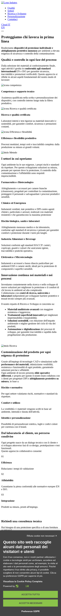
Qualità (11, 8)
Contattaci (13, 19)
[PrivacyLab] (22, 586)
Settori (11, 10)
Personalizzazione (16, 16)
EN (3, 27)
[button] (2, 31)
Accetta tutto (30, 594)
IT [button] (9, 24)
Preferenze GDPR (30, 611)
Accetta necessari (30, 603)
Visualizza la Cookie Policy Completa (22, 581)
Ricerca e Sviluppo (17, 13)
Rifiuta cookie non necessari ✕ (42, 536)
